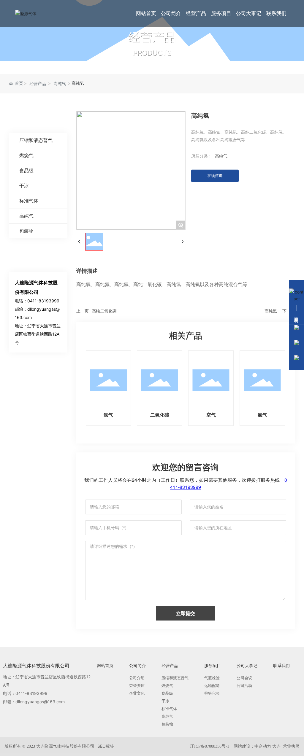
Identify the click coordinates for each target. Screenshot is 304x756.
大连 (276, 746)
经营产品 (152, 37)
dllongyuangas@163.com (40, 701)
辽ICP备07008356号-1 (209, 746)
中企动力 (262, 746)
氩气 (108, 415)
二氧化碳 (159, 415)
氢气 (262, 415)
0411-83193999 (43, 300)
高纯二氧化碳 (104, 310)
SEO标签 (105, 746)
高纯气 (59, 83)
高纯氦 (271, 310)
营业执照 (291, 746)
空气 (211, 415)
